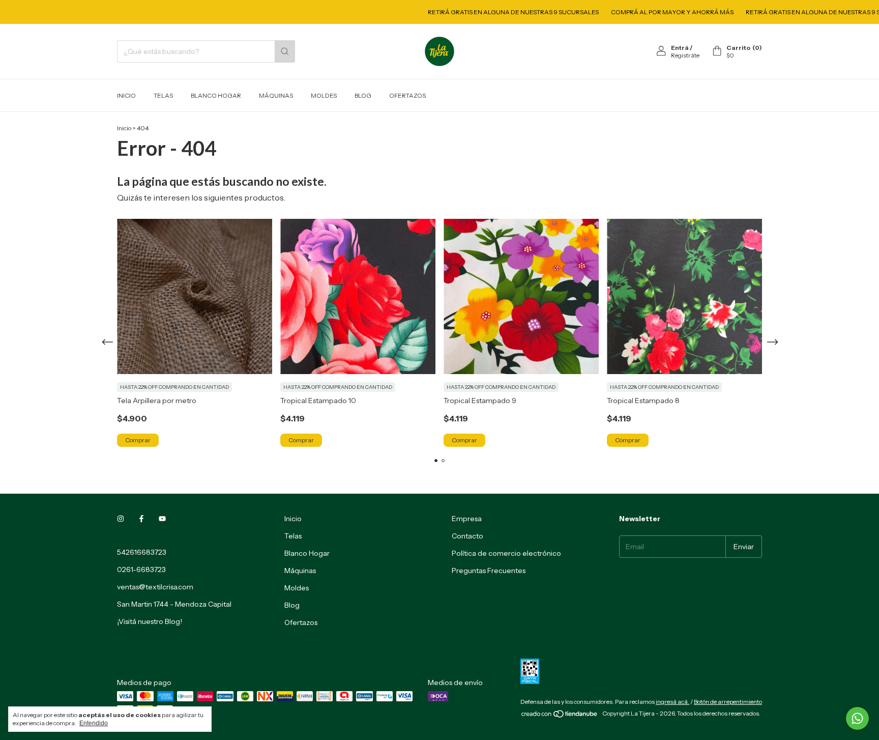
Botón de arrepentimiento (728, 701)
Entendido (93, 723)
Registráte (685, 55)
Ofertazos (407, 95)
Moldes (324, 95)
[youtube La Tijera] (162, 518)
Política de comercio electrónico (506, 553)
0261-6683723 (141, 569)
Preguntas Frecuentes (488, 570)
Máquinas (276, 95)
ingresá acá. (672, 701)
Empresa (467, 518)
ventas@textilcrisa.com (155, 586)
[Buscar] (285, 51)
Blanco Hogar (216, 95)
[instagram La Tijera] (120, 518)
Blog (363, 95)
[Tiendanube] (559, 716)
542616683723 (141, 552)
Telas (163, 95)
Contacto (467, 535)
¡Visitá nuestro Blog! (149, 621)
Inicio (126, 95)
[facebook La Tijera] (141, 518)
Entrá (680, 47)
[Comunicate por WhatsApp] (857, 718)
